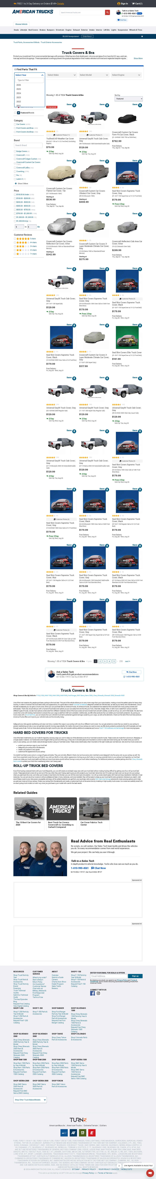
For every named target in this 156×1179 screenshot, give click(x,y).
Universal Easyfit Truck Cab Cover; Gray (93, 139)
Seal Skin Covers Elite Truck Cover (127, 352)
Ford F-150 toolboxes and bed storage (111, 728)
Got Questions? (38, 984)
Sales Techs (56, 986)
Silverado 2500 (109, 695)
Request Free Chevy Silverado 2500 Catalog (20, 1055)
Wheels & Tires (135, 30)
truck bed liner (30, 715)
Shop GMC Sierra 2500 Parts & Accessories (19, 1086)
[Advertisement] (78, 900)
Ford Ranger (72, 695)
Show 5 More (23, 184)
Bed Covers (33, 30)
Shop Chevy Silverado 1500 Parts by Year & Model (79, 1016)
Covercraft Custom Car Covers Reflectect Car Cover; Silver (59, 242)
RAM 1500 (48, 695)
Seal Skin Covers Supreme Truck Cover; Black (126, 303)
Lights (113, 30)
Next (127, 661)
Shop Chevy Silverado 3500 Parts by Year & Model (41, 1042)
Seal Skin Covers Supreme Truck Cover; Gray (126, 192)
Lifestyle (23, 30)
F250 (42, 695)
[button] (122, 20)
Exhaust (76, 30)
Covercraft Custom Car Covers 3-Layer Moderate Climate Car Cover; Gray (94, 246)
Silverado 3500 (119, 695)
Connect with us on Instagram (98, 993)
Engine (69, 30)
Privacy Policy (122, 980)
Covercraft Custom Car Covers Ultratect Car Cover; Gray (92, 192)
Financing (17, 988)
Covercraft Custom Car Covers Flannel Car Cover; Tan (59, 189)
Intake (92, 30)
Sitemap (76, 1169)
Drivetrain (60, 30)
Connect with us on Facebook (92, 993)
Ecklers (103, 1125)
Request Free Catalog (21, 1004)
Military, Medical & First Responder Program (39, 993)
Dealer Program (58, 984)
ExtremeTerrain (91, 1125)
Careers (55, 980)
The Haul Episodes (20, 999)
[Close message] (142, 36)
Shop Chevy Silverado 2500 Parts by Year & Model (21, 1042)
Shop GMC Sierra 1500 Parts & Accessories (77, 1072)
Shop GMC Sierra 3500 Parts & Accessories (39, 1086)
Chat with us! (38, 988)
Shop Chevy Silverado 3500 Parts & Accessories (41, 1048)
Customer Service (39, 986)
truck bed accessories (80, 704)
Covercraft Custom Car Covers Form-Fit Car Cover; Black (125, 133)
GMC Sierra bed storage (103, 779)
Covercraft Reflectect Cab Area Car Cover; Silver (127, 242)
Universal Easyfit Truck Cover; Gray (61, 408)
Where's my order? (40, 977)
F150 (38, 695)
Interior (99, 30)
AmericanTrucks (74, 1125)
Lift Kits (107, 30)
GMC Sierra (80, 695)
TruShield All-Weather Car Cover (60, 138)
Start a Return (38, 980)
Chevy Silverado (98, 695)
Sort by (117, 95)
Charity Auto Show (59, 982)
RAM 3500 (63, 695)
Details (60, 3)
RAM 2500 (56, 695)
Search (107, 12)
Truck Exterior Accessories (51, 42)
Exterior (84, 30)
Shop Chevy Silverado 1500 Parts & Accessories (79, 1023)
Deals (16, 30)
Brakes (43, 30)
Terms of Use (38, 997)
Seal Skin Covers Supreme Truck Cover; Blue (60, 576)
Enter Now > (87, 36)
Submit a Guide (57, 977)
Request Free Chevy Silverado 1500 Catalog (78, 1029)
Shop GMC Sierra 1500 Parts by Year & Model (79, 1065)
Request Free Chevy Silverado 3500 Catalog (40, 1055)
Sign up (135, 976)
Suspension (123, 30)
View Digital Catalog (21, 1006)
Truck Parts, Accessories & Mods (26, 42)
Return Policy (37, 982)
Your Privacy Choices (108, 1169)
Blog (15, 1002)
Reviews (55, 988)
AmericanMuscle (57, 1125)
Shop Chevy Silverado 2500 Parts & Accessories (21, 1048)
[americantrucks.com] (32, 12)
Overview (55, 975)
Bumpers (50, 30)
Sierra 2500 (89, 695)
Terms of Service (105, 1173)
